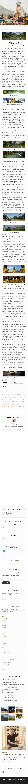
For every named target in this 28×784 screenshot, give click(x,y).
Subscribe (6, 582)
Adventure (9, 394)
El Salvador (5, 623)
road (22, 404)
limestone (4, 404)
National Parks (8, 397)
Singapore (4, 641)
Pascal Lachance (19, 45)
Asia (21, 394)
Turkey (3, 645)
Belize (3, 616)
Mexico (4, 638)
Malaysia (4, 636)
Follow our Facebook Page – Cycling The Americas (14, 559)
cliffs (9, 401)
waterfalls (18, 408)
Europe (4, 625)
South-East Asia (15, 397)
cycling (3, 403)
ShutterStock (5, 599)
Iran (3, 629)
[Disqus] (14, 452)
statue (3, 406)
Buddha (22, 399)
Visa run (11, 408)
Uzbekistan (4, 650)
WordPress (15, 779)
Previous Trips (5, 652)
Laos (3, 634)
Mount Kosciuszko (6, 662)
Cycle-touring (5, 395)
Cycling (9, 395)
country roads (14, 401)
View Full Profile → (6, 761)
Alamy (3, 597)
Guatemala (4, 627)
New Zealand (5, 664)
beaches (14, 399)
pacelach (4, 752)
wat (14, 408)
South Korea (5, 667)
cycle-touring (21, 401)
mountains (10, 404)
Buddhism (4, 401)
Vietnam (4, 669)
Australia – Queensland (7, 611)
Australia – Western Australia (9, 614)
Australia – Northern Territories (9, 609)
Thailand (20, 397)
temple (7, 406)
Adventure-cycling (16, 394)
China (3, 620)
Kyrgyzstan (4, 632)
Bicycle (18, 399)
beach (9, 399)
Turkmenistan (5, 647)
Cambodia (4, 618)
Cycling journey (15, 395)
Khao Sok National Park (11, 403)
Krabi (19, 403)
